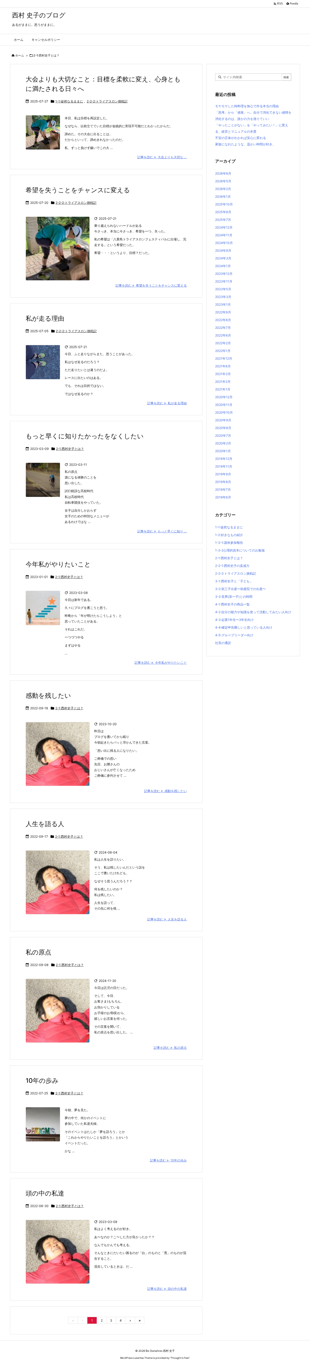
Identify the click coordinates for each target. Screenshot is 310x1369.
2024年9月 (223, 250)
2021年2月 (223, 381)
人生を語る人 (45, 824)
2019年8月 (223, 482)
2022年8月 (223, 320)
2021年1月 (222, 389)
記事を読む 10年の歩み (168, 1160)
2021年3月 (223, 374)
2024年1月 (223, 266)
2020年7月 (223, 435)
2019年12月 (223, 459)
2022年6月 (223, 335)
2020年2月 (223, 443)
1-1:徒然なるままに (69, 101)
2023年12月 (224, 274)
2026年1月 (223, 196)
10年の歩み (42, 1080)
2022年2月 (223, 343)
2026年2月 (223, 189)
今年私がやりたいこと (58, 564)
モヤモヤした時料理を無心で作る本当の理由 (247, 106)
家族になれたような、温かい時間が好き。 (245, 144)
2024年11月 (223, 235)
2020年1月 (223, 451)
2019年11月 (223, 466)
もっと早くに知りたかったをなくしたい (85, 436)
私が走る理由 (45, 318)
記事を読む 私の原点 (170, 1047)
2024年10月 (224, 243)
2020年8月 (223, 428)
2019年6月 (223, 497)
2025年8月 (223, 212)
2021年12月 (223, 358)
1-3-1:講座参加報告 (229, 542)
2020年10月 (224, 412)
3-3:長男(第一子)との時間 (233, 596)
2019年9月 (223, 474)
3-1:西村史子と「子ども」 (234, 581)
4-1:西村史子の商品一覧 (232, 604)
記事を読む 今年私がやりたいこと (161, 662)
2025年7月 (223, 220)
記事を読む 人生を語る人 (167, 919)
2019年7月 (223, 489)
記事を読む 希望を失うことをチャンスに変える (151, 285)
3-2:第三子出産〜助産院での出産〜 (240, 589)
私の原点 (38, 952)
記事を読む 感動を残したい (165, 791)
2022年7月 (223, 327)
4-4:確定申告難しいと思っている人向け (243, 627)
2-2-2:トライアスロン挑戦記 (107, 101)
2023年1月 (223, 304)
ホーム (19, 55)
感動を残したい (48, 695)
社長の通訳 (223, 643)
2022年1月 (223, 351)
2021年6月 (223, 366)
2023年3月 (223, 297)
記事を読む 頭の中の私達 (167, 1289)
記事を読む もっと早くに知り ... (162, 531)
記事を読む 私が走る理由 (167, 403)
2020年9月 (223, 420)
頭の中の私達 (45, 1193)
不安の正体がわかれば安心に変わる (240, 138)
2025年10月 (224, 204)
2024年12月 (224, 227)
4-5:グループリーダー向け (234, 635)
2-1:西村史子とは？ (70, 449)
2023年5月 (223, 289)
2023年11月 (223, 281)
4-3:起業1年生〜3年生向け (234, 620)
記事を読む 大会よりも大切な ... (162, 157)
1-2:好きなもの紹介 (229, 535)
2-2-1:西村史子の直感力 (232, 566)
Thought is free (180, 1357)
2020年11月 (223, 405)
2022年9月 (223, 312)
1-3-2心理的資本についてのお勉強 (240, 550)
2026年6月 (223, 173)
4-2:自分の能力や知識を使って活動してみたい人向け (253, 612)
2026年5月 (223, 181)
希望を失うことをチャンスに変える (78, 190)
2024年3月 (223, 258)
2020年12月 (224, 397)
